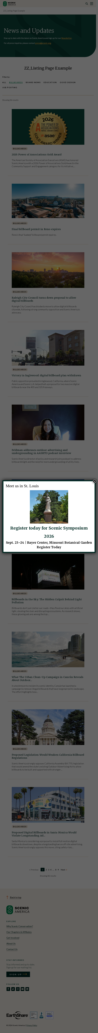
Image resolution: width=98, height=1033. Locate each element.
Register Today (49, 547)
